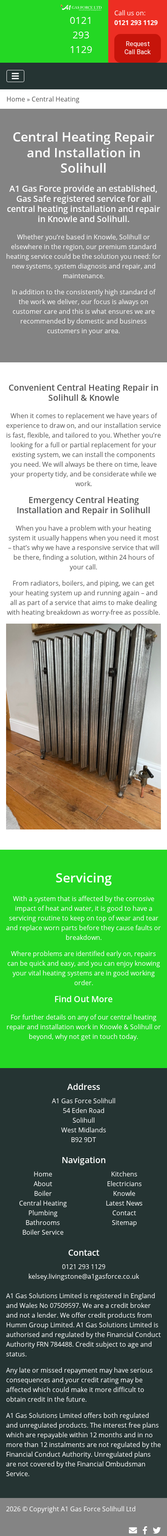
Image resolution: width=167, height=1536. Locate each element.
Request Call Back (137, 48)
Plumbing (43, 1212)
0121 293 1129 (81, 34)
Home (15, 99)
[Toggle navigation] (15, 76)
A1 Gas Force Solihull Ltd (98, 1508)
